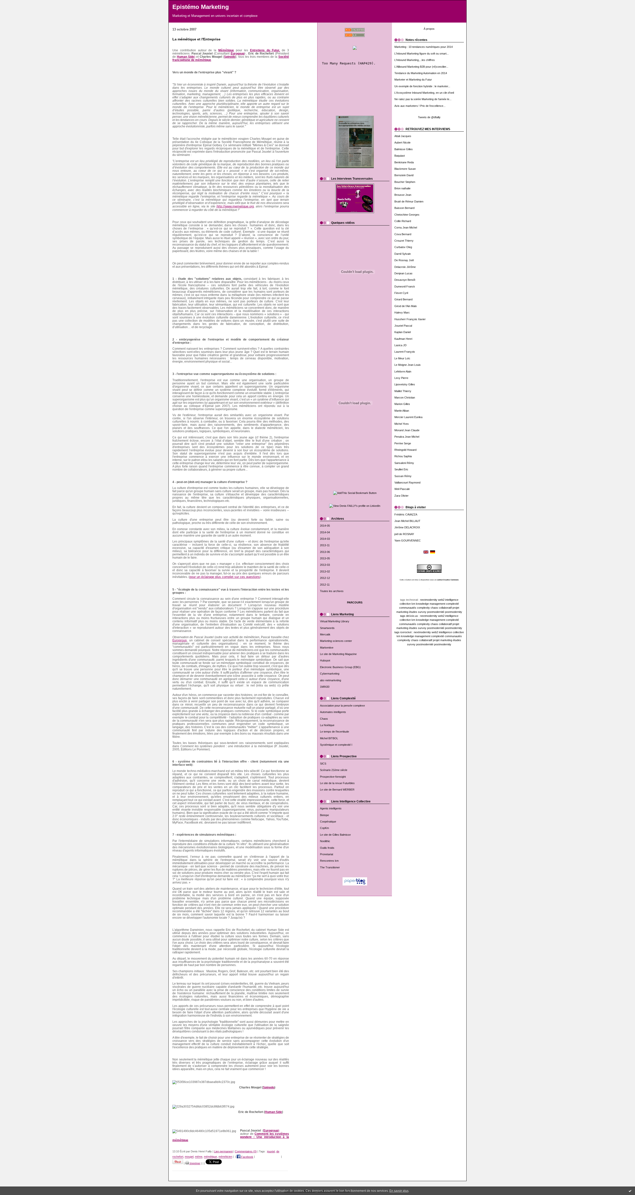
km (413, 603)
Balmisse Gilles (403, 149)
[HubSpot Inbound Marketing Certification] (354, 49)
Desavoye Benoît (404, 279)
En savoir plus (399, 1191)
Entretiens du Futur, (265, 50)
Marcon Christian (404, 397)
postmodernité (435, 611)
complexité (452, 603)
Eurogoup (237, 53)
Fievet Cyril (401, 292)
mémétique (210, 1156)
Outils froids (327, 847)
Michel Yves (401, 423)
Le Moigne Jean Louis (407, 364)
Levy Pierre (401, 377)
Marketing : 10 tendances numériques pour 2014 (423, 46)
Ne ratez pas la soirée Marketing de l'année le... (422, 99)
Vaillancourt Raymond (407, 482)
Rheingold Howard (405, 449)
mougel (189, 1156)
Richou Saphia (403, 456)
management (437, 603)
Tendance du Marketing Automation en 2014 (420, 73)
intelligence (451, 599)
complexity (423, 607)
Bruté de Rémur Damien (408, 201)
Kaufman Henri (403, 338)
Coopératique (328, 821)
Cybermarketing (329, 673)
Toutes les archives (332, 591)
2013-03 (325, 564)
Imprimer (194, 1163)
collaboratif (445, 607)
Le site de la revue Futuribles (337, 783)
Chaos (324, 718)
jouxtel (271, 1151)
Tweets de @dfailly (429, 117)
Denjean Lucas (403, 273)
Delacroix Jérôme (405, 266)
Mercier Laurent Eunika (408, 417)
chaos (434, 607)
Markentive (326, 647)
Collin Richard (402, 221)
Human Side (273, 1111)
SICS (323, 763)
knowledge (422, 603)
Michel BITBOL (329, 738)
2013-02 (325, 571)
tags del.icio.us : (409, 615)
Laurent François (404, 351)
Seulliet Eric (401, 469)
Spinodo (229, 56)
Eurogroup (179, 640)
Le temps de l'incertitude (334, 731)
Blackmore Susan (405, 168)
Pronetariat (326, 854)
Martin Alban (401, 410)
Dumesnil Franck (404, 286)
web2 (441, 599)
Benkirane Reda (404, 162)
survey (422, 611)
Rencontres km (329, 860)
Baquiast (399, 155)
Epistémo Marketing (200, 7)
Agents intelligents (331, 808)
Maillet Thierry (402, 391)
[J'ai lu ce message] (630, 1191)
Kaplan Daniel (402, 332)
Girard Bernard (403, 299)
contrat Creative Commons (448, 580)
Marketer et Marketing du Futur (413, 79)
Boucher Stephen (404, 181)
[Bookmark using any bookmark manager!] (355, 492)
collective (405, 603)
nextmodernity (428, 599)
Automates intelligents (333, 712)
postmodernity (453, 611)
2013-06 (325, 551)
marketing (402, 611)
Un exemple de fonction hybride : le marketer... (422, 86)
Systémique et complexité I (336, 744)
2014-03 (325, 538)
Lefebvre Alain (402, 371)
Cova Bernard (402, 234)
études (413, 611)
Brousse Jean (402, 194)
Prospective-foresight (333, 776)
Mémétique (226, 50)
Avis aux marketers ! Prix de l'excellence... (419, 105)
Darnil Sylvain (402, 253)
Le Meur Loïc (402, 358)
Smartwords (327, 627)
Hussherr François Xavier (410, 319)
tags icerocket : (403, 632)
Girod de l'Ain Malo (405, 306)
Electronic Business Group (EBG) (340, 667)
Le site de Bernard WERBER (337, 789)
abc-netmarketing (330, 680)
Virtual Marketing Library (334, 621)
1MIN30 (324, 686)
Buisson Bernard (404, 207)
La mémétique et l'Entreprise (196, 39)
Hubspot (325, 660)
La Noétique (327, 725)
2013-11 (325, 545)
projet (455, 607)
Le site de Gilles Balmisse (335, 834)
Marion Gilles (402, 403)
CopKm (324, 827)
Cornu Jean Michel (405, 227)
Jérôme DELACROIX (407, 527)
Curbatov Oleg (403, 247)
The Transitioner (330, 867)
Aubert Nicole (402, 142)
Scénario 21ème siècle (333, 769)
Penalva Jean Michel (406, 436)
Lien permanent (223, 1151)
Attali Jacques (402, 136)
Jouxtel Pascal (403, 325)
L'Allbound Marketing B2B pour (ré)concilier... (421, 66)
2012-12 (325, 577)
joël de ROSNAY (404, 534)
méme (198, 1156)
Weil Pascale (402, 488)
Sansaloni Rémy (404, 462)
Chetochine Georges (406, 214)
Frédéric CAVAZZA (405, 514)
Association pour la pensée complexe (342, 705)
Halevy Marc (402, 312)
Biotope (324, 815)
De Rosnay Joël (404, 260)
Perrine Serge (402, 443)
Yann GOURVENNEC (407, 540)
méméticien (225, 1156)
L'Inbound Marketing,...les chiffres (414, 59)
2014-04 (325, 532)
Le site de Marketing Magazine (338, 654)
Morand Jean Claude (406, 430)
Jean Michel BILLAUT (407, 520)
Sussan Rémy (403, 476)
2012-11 (325, 584)
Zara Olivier (401, 495)
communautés (407, 607)
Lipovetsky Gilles (404, 384)
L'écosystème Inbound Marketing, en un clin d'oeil (424, 92)
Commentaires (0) (246, 1151)
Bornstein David (403, 175)
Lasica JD (400, 345)
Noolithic (325, 841)
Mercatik (325, 634)
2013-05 (325, 558)
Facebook (246, 1156)
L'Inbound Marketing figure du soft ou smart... (421, 53)
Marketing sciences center (336, 640)
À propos (429, 28)
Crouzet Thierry (403, 240)
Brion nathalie (402, 188)
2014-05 (325, 525)
